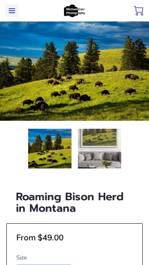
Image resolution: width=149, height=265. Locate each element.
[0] (138, 10)
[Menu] (12, 10)
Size (21, 257)
